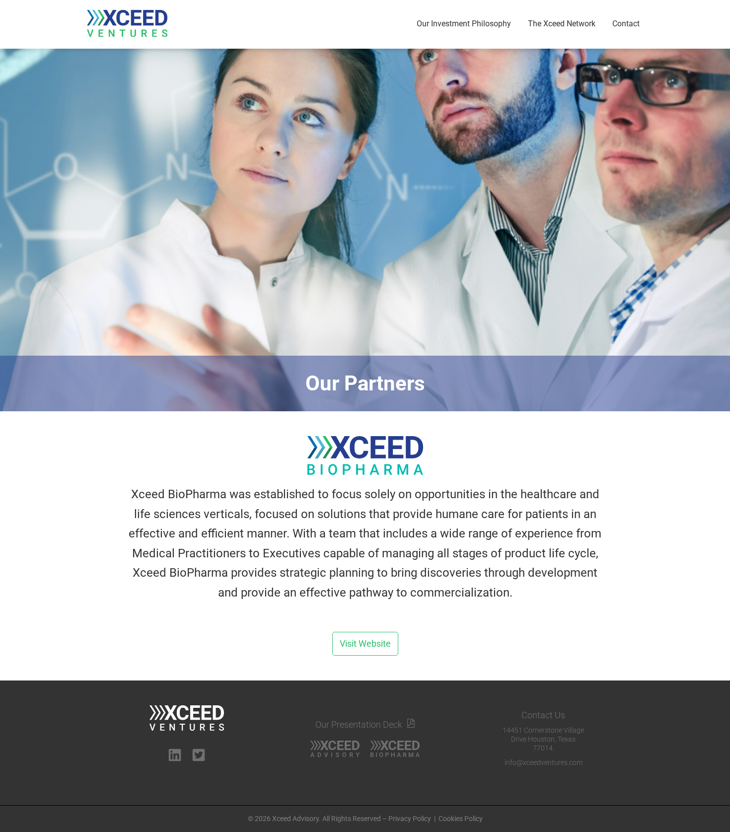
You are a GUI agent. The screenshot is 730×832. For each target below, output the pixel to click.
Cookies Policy (460, 819)
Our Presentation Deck (358, 724)
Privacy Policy (409, 819)
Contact (626, 23)
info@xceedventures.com (544, 762)
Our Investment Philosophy (464, 23)
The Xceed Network (561, 23)
